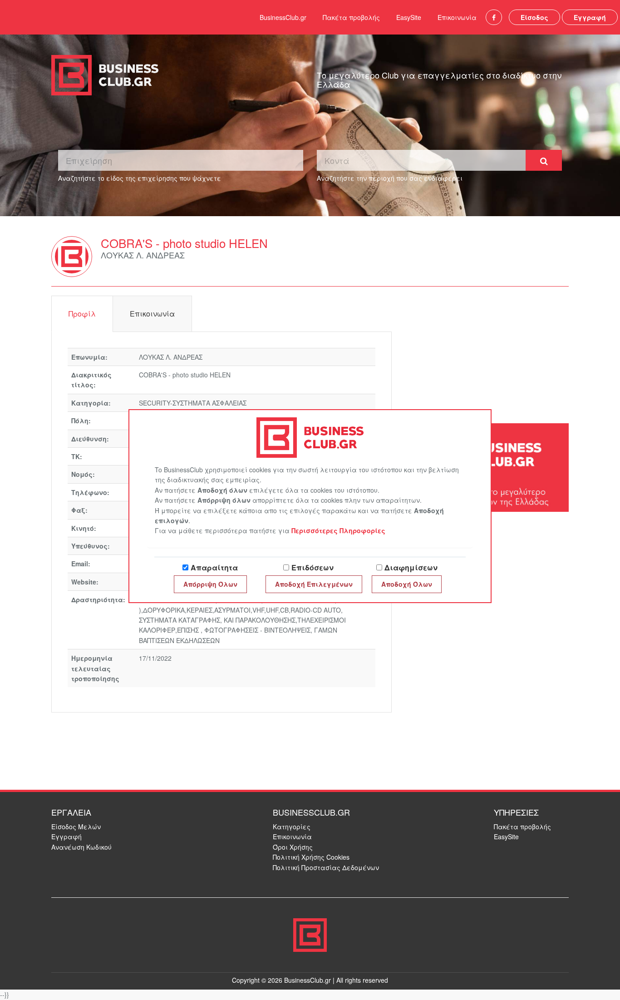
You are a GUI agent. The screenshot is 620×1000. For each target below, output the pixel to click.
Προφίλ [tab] (82, 313)
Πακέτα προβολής (351, 17)
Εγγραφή (590, 17)
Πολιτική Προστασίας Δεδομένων (326, 867)
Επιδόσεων (312, 567)
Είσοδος (534, 17)
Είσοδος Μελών (76, 826)
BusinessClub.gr (283, 17)
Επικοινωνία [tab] (152, 313)
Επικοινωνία (457, 17)
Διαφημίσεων (411, 567)
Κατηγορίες (291, 826)
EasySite (408, 17)
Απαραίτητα (214, 567)
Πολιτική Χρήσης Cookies (311, 856)
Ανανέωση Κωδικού (81, 846)
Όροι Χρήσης (293, 846)
